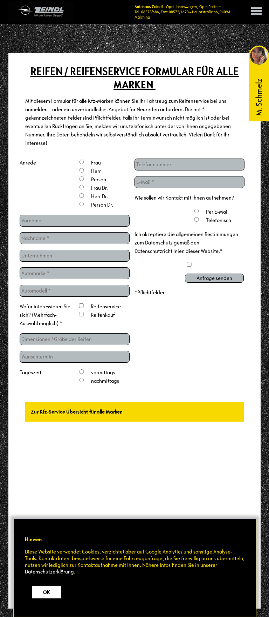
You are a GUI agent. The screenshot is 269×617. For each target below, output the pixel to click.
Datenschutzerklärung (49, 571)
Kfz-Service (52, 411)
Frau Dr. (99, 188)
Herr (96, 171)
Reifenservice (105, 306)
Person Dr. (102, 204)
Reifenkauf (103, 314)
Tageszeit (30, 372)
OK (46, 592)
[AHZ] (41, 12)
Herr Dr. (99, 196)
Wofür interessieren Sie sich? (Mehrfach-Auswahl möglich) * (45, 315)
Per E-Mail (217, 211)
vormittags (103, 372)
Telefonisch (218, 220)
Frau (96, 162)
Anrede (28, 162)
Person (98, 179)
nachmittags (105, 380)
